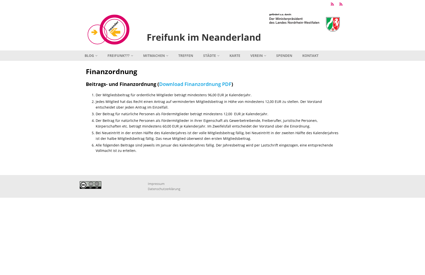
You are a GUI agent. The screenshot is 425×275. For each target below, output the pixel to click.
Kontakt (310, 55)
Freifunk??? (118, 55)
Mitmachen (154, 55)
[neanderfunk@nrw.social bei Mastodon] (341, 4)
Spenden (284, 55)
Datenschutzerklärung (164, 189)
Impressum (156, 183)
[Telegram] (332, 4)
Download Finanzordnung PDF (195, 84)
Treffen (185, 55)
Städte (209, 55)
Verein (256, 55)
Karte (234, 55)
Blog (89, 55)
